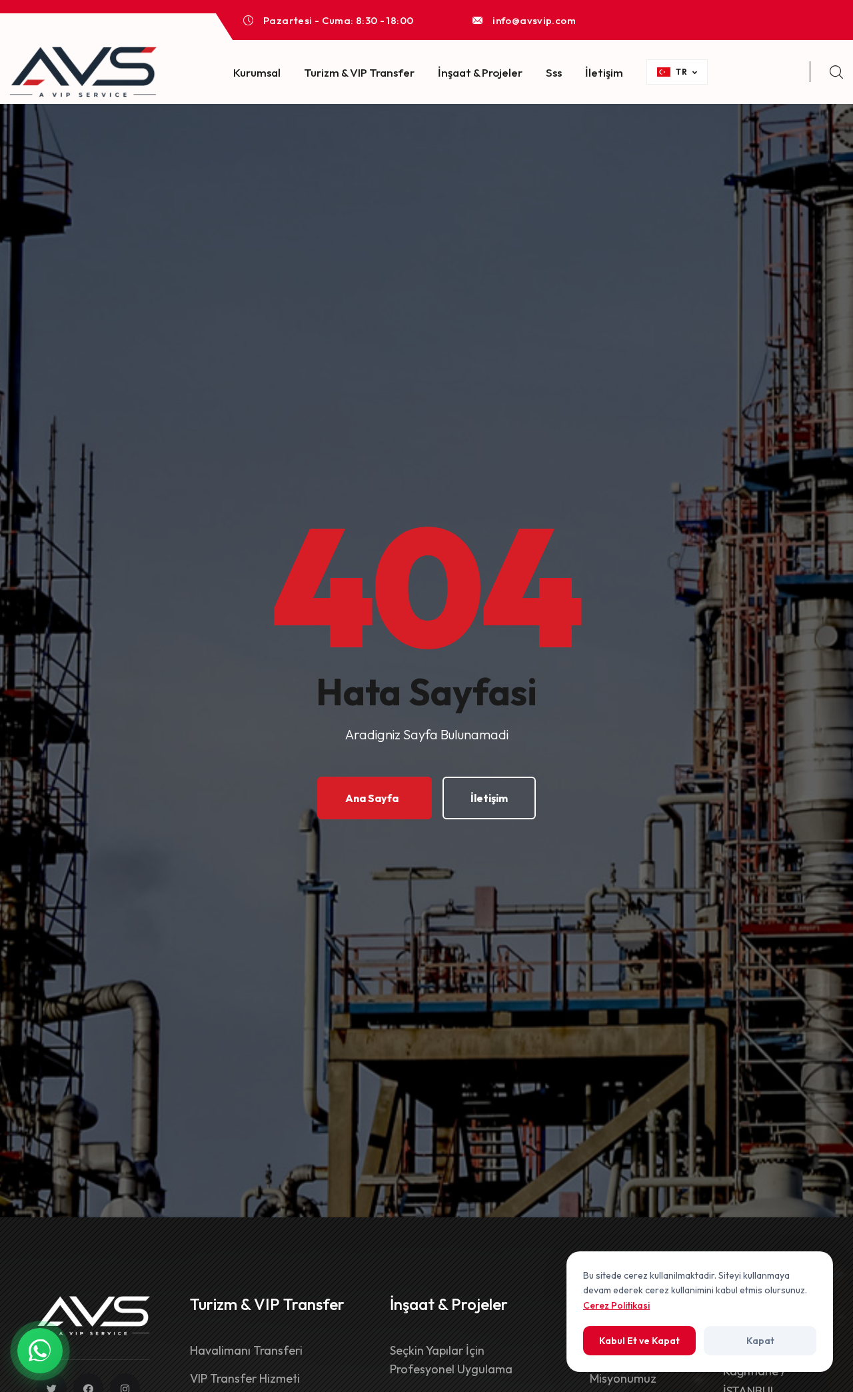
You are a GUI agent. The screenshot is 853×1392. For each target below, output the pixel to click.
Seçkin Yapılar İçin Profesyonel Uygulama (451, 1360)
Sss (554, 72)
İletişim (604, 72)
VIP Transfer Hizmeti (245, 1378)
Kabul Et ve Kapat (639, 1341)
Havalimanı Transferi (246, 1350)
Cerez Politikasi (616, 1305)
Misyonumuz (623, 1378)
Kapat (760, 1341)
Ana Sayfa (372, 798)
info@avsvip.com (534, 20)
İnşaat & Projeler (480, 72)
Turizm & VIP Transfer (359, 72)
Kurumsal (257, 72)
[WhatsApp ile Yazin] (40, 1350)
